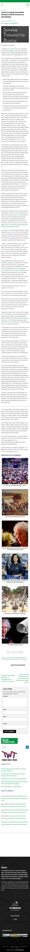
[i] (1, 409)
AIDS (22, 657)
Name (5, 709)
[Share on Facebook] (11, 652)
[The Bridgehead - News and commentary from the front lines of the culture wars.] (15, 5)
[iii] (2, 436)
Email (5, 716)
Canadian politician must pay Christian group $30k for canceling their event (14, 798)
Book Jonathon (23, 946)
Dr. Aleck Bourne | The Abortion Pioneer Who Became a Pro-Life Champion (13, 775)
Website (5, 723)
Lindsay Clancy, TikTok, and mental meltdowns (14, 779)
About (7, 946)
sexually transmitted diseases (20, 215)
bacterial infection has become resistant (14, 270)
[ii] (1, 423)
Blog (11, 946)
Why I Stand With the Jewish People (11, 786)
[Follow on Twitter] (16, 919)
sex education (14, 659)
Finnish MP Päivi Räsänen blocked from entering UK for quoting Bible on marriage (14, 782)
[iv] (2, 447)
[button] (2, 5)
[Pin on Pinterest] (19, 652)
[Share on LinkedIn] (22, 652)
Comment (6, 696)
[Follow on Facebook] (14, 919)
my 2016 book (13, 49)
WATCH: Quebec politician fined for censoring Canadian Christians (13, 770)
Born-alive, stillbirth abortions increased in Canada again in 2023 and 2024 (13, 805)
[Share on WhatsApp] (8, 652)
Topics (17, 947)
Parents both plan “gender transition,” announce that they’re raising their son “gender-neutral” (22, 678)
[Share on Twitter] (13, 652)
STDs (18, 659)
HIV (25, 657)
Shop (13, 947)
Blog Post (3, 10)
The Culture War (23, 659)
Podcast (16, 946)
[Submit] (27, 747)
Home (3, 946)
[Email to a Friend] (16, 652)
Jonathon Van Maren (10, 23)
